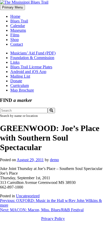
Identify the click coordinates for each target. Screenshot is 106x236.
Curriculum (19, 85)
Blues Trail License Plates (31, 67)
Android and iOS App (28, 71)
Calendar (17, 25)
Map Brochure (22, 90)
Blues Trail (19, 21)
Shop (14, 39)
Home (15, 16)
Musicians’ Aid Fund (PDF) (33, 53)
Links (15, 62)
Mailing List (20, 76)
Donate (16, 81)
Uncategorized (28, 196)
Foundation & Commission (32, 57)
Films (14, 35)
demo (54, 160)
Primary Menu (12, 7)
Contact (16, 44)
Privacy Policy (53, 218)
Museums (18, 30)
